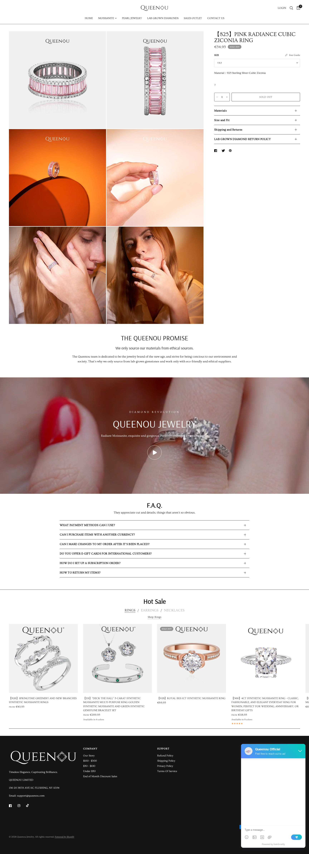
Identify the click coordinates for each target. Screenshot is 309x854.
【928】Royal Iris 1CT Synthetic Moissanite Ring (191, 698)
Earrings (149, 610)
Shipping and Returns (228, 129)
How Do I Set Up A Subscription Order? (90, 563)
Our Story (89, 755)
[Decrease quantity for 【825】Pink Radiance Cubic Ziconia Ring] (217, 97)
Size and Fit (221, 120)
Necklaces (174, 610)
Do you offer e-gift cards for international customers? (105, 553)
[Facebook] (13, 806)
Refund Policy (165, 755)
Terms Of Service (167, 771)
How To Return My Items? (80, 572)
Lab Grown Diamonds (162, 18)
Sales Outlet (193, 18)
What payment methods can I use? (87, 525)
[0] (297, 8)
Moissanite (106, 18)
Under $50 (89, 771)
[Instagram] (21, 806)
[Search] (291, 8)
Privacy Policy (165, 766)
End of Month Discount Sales (100, 776)
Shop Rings (154, 617)
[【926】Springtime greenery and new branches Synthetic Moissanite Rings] (43, 658)
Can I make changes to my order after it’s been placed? (104, 544)
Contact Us (215, 18)
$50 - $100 (89, 766)
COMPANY (90, 748)
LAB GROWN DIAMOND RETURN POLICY (242, 139)
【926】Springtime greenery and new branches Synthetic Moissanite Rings (43, 700)
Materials (220, 110)
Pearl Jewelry (132, 18)
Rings (130, 610)
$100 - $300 (90, 760)
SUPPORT (163, 748)
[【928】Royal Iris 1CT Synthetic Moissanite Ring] (191, 658)
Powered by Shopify (64, 837)
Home (89, 18)
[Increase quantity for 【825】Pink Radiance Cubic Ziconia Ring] (227, 97)
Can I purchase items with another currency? (97, 534)
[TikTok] (30, 805)
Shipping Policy (166, 760)
